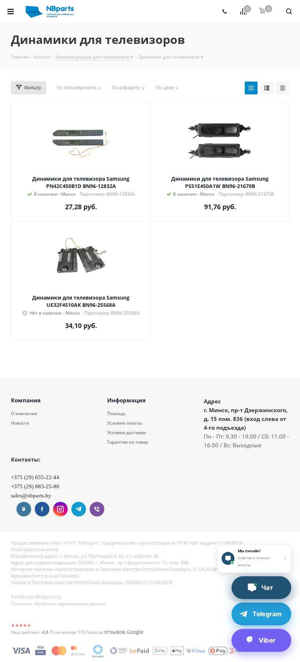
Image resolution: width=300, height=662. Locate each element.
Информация (126, 400)
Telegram (78, 509)
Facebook (42, 509)
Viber (97, 509)
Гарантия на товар (127, 442)
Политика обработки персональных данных (58, 604)
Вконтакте (23, 509)
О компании (24, 413)
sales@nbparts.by (43, 597)
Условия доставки (126, 432)
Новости (20, 423)
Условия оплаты (124, 423)
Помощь (116, 413)
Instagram (60, 509)
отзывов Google (123, 631)
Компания (26, 400)
